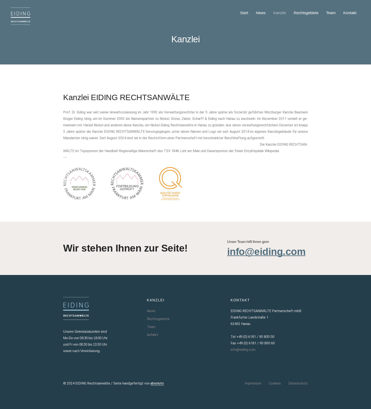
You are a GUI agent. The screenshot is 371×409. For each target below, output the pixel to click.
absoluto (157, 383)
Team (331, 13)
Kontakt (349, 13)
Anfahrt (152, 335)
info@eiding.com (266, 251)
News (261, 13)
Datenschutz (298, 383)
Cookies (275, 383)
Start (244, 13)
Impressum (253, 383)
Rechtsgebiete (306, 13)
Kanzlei (279, 13)
